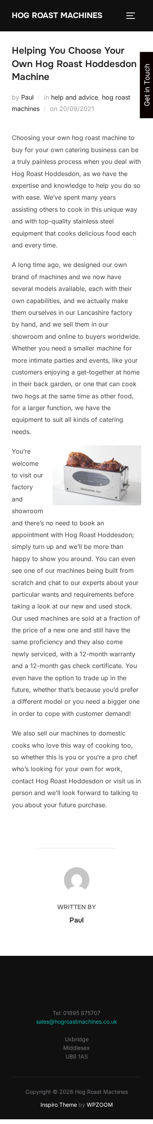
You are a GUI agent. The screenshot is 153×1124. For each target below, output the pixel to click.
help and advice (74, 97)
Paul (27, 97)
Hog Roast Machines (57, 15)
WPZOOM (100, 1104)
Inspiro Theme (58, 1104)
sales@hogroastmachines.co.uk (76, 1021)
